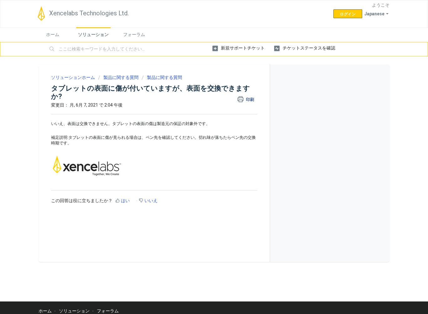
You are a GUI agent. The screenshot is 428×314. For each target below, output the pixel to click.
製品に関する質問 (120, 77)
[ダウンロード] (202, 74)
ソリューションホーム (73, 77)
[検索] (52, 49)
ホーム (52, 34)
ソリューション (93, 34)
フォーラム (134, 34)
